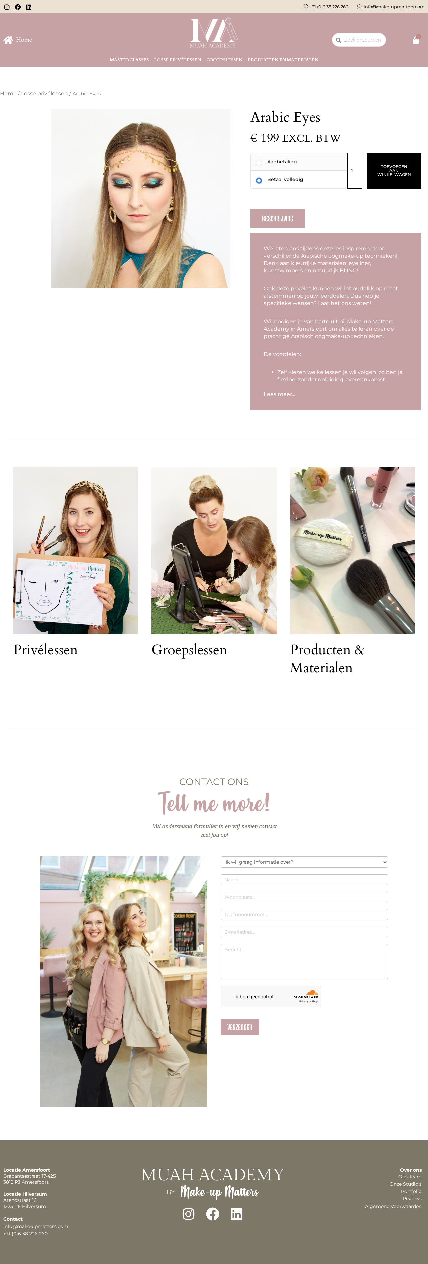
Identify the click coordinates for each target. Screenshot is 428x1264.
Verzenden (239, 1027)
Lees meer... (279, 394)
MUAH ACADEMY (213, 1175)
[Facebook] (213, 1214)
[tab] (277, 218)
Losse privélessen (177, 60)
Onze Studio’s (406, 1184)
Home (8, 93)
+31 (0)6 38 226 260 (25, 1234)
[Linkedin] (237, 1214)
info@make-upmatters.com (35, 1226)
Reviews (412, 1199)
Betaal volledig (285, 179)
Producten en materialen (283, 60)
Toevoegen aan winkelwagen (394, 170)
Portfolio (411, 1191)
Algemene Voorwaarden (393, 1206)
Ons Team (410, 1177)
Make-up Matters (219, 1192)
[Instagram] (189, 1214)
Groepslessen (224, 60)
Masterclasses (129, 60)
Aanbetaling (282, 162)
